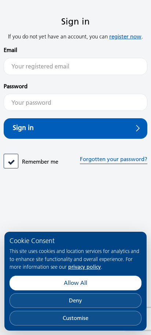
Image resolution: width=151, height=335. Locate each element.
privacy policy (84, 267)
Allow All (75, 282)
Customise (75, 317)
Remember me (40, 161)
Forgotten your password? (113, 159)
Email (10, 49)
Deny (75, 300)
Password (15, 86)
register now (125, 36)
